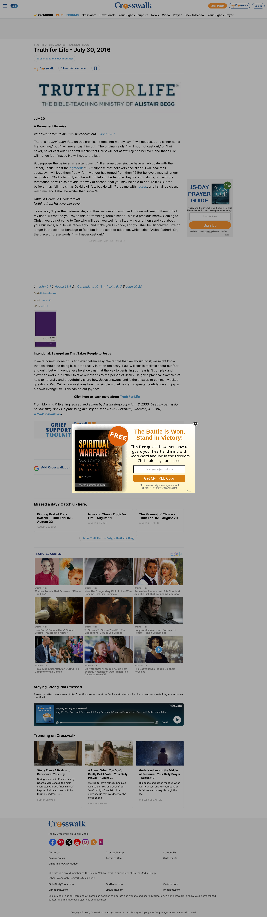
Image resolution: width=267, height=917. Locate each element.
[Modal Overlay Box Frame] (133, 458)
